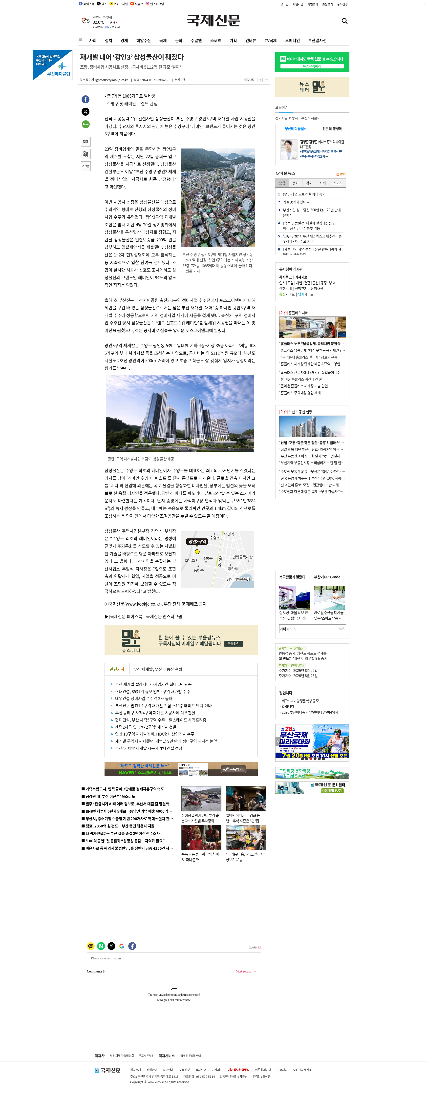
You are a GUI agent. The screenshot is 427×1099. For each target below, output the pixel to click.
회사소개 (135, 1070)
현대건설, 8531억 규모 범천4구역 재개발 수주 (152, 691)
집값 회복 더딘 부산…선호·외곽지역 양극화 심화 (315, 449)
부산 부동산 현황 (168, 669)
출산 (315, 282)
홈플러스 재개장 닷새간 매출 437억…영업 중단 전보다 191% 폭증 (327, 363)
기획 (233, 40)
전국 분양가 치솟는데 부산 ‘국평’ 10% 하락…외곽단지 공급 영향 (326, 478)
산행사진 (317, 288)
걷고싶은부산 (146, 1056)
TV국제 (271, 40)
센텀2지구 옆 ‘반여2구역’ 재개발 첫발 (145, 727)
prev (278, 741)
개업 (299, 282)
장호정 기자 (87, 80)
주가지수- (291, 665)
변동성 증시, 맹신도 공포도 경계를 (303, 653)
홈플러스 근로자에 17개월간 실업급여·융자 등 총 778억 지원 (324, 372)
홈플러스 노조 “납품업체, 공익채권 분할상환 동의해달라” (321, 343)
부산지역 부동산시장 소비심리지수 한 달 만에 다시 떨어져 (321, 462)
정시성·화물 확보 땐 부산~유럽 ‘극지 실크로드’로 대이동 (293, 618)
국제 (163, 40)
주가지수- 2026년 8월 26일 (298, 670)
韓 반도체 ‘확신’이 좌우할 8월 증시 (303, 658)
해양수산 (143, 40)
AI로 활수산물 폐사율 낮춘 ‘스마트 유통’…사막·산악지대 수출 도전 (328, 621)
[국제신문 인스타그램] (164, 616)
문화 (179, 40)
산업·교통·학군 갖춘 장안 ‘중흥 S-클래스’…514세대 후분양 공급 (327, 442)
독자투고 (200, 1070)
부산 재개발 (143, 669)
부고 (332, 282)
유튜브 (139, 4)
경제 (124, 40)
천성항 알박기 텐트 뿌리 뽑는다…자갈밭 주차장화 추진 (200, 821)
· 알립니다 (286, 706)
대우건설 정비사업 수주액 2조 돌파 (143, 698)
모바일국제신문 (302, 1070)
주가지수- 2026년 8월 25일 (298, 675)
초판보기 (327, 4)
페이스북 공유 (85, 100)
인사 (282, 282)
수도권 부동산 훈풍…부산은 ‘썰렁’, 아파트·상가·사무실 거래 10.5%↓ (331, 471)
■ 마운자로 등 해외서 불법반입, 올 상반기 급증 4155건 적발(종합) (131, 848)
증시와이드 (292, 648)
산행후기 (301, 288)
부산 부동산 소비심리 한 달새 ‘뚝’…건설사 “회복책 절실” (321, 455)
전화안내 (152, 1070)
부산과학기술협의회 (122, 1056)
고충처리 (282, 1070)
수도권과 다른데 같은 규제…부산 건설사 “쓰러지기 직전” (321, 491)
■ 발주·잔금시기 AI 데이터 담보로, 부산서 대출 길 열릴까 (125, 803)
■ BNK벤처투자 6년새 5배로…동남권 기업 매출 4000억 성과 (128, 811)
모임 (291, 282)
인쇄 (85, 142)
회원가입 (298, 4)
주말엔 (196, 40)
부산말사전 (317, 40)
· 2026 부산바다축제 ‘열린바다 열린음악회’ (309, 712)
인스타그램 (157, 4)
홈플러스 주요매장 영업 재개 (301, 392)
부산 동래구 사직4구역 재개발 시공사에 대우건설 (155, 713)
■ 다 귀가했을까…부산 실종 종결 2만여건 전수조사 (120, 833)
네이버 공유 (85, 124)
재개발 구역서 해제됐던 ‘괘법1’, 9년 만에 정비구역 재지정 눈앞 (166, 741)
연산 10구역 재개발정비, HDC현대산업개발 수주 (154, 734)
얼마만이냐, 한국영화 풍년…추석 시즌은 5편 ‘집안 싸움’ (244, 821)
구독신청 (342, 4)
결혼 (307, 282)
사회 (93, 40)
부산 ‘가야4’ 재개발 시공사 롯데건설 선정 (148, 748)
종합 (282, 182)
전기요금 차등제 (286, 118)
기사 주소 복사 (85, 154)
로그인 (284, 4)
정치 (108, 40)
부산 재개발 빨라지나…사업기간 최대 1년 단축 (153, 684)
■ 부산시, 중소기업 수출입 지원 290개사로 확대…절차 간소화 (128, 818)
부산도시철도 (310, 118)
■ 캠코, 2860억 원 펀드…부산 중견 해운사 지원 (117, 825)
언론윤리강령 (263, 1070)
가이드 (287, 294)
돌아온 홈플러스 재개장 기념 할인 (304, 385)
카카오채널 (121, 4)
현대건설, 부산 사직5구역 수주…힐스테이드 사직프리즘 (160, 720)
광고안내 (168, 1070)
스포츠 (215, 40)
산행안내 (285, 288)
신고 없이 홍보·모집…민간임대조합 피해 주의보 (315, 484)
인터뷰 (250, 40)
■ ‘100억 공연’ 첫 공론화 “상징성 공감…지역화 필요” (123, 840)
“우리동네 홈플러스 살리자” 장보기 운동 (309, 357)
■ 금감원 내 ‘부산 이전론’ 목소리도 (108, 796)
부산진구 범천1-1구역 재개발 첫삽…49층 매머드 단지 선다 (163, 705)
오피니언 (292, 40)
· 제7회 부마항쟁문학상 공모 (299, 700)
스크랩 (85, 166)
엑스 (104, 4)
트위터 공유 (85, 112)
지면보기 (312, 4)
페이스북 (89, 4)
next (346, 741)
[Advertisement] (312, 535)
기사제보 (217, 1070)
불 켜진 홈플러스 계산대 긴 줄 (301, 379)
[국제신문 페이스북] (126, 616)
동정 (324, 282)
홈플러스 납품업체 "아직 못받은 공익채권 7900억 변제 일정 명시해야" (330, 350)
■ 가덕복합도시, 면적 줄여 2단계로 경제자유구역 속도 (122, 788)
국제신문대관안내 (191, 1056)
